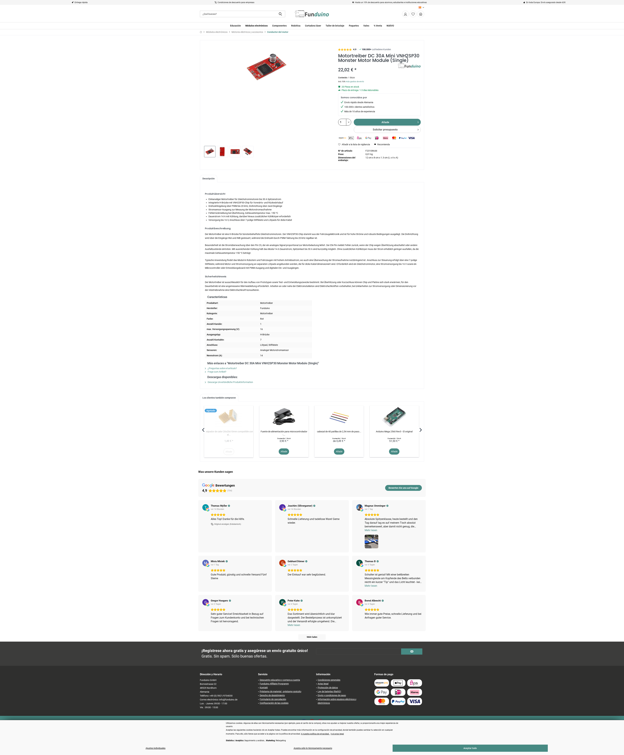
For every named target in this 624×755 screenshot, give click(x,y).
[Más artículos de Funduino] (409, 69)
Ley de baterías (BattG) (329, 691)
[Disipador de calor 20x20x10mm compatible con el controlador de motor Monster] (228, 417)
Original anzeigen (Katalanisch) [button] (227, 524)
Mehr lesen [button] (371, 530)
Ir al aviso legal (337, 734)
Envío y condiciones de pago (332, 695)
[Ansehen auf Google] (205, 507)
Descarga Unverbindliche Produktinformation (230, 382)
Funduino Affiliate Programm (274, 683)
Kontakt (264, 687)
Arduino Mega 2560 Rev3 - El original (394, 431)
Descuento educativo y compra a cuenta (280, 680)
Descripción (208, 178)
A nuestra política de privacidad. (315, 734)
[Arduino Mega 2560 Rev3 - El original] (394, 417)
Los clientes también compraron (219, 397)
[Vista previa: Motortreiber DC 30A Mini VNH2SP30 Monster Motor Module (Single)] (209, 151)
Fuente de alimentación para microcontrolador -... (284, 433)
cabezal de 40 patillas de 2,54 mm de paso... (339, 431)
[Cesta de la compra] (420, 14)
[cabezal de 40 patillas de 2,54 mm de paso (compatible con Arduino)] (339, 417)
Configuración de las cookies (274, 703)
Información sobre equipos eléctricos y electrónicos (337, 701)
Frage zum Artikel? (216, 371)
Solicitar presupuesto (385, 129)
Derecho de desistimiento (272, 695)
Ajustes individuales (155, 748)
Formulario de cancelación (273, 699)
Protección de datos (328, 687)
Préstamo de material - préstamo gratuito (280, 691)
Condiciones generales (329, 680)
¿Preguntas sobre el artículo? (222, 368)
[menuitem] (420, 14)
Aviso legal (323, 683)
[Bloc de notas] (413, 14)
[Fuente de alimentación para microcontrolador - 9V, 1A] (284, 417)
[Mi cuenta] (405, 14)
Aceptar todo (470, 748)
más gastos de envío (355, 81)
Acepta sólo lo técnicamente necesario (313, 748)
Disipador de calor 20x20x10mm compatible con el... (229, 433)
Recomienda (383, 144)
